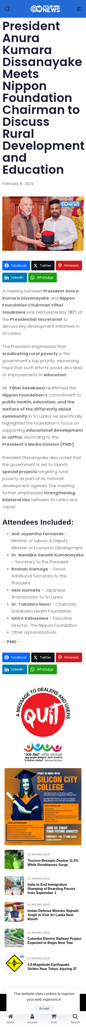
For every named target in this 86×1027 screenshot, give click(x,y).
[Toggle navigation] (68, 9)
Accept (44, 1008)
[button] (7, 8)
